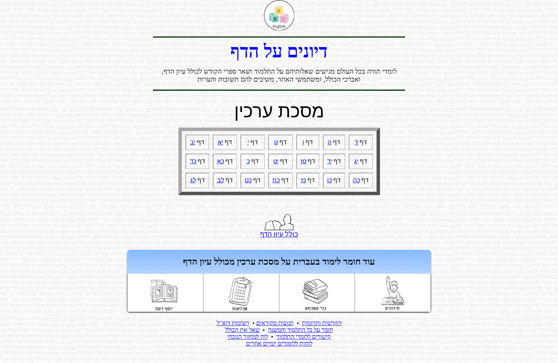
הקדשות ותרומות (322, 323)
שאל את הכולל (242, 330)
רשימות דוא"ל (233, 323)
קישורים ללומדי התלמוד (303, 336)
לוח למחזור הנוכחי (247, 336)
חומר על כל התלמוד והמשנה (300, 330)
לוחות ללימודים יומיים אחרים (279, 343)
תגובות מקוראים (275, 323)
